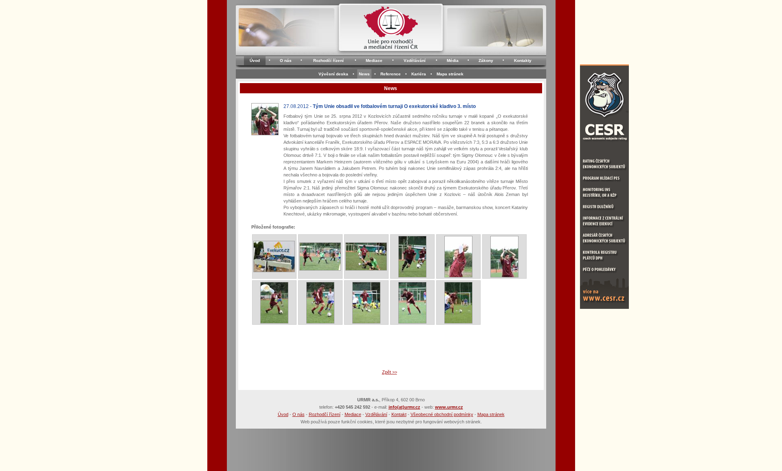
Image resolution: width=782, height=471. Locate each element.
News (364, 74)
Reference (390, 74)
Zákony (486, 60)
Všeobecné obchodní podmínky (442, 414)
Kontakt (398, 414)
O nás (286, 60)
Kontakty (523, 60)
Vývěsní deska (333, 74)
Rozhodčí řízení (328, 60)
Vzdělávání (415, 60)
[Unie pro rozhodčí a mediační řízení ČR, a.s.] (391, 29)
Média (453, 60)
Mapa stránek (450, 74)
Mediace (374, 60)
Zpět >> (389, 372)
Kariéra (418, 74)
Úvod (255, 60)
